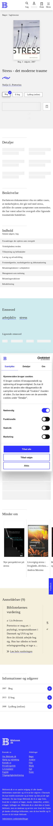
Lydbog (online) (33, 94)
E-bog (17, 94)
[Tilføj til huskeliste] (47, 106)
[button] (26, 688)
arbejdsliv (9, 317)
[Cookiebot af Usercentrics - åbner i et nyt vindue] (38, 358)
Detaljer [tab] (26, 366)
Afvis (26, 465)
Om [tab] (43, 366)
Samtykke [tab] (9, 366)
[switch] (46, 419)
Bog (6, 94)
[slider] (26, 42)
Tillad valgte (27, 457)
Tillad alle (26, 449)
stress (23, 317)
